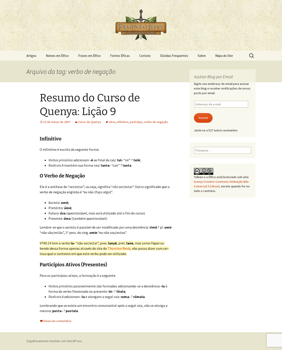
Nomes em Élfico (57, 56)
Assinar (203, 118)
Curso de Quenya (89, 122)
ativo (112, 122)
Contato (145, 56)
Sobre (202, 56)
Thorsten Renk (119, 248)
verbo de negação (156, 122)
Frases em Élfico (89, 56)
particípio (136, 122)
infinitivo (122, 122)
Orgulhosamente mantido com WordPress (54, 341)
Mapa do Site (224, 56)
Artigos (31, 56)
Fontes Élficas (120, 56)
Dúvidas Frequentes (174, 56)
